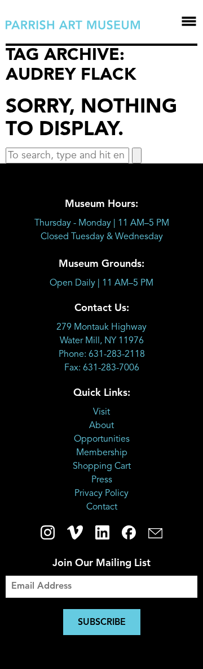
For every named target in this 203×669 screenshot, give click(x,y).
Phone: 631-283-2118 (102, 354)
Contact (101, 507)
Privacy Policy (101, 493)
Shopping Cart (102, 466)
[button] (137, 155)
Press (101, 480)
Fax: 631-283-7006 (101, 368)
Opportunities (102, 439)
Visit (101, 412)
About (101, 425)
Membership (101, 452)
